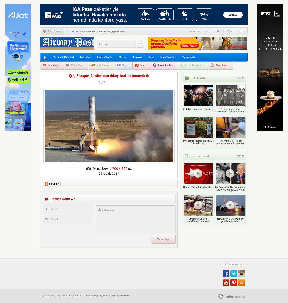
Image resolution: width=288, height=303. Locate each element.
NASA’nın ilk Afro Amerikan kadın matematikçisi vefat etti (230, 189)
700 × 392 (119, 169)
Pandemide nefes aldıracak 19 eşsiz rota (198, 142)
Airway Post (54, 295)
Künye (229, 31)
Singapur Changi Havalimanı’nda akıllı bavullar (198, 221)
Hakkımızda (188, 57)
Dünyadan (85, 57)
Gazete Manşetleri (193, 65)
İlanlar (143, 65)
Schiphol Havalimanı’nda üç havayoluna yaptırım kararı (97, 31)
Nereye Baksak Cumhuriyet (198, 187)
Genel (151, 57)
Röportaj (137, 57)
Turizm (122, 57)
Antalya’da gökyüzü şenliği (198, 109)
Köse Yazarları (168, 57)
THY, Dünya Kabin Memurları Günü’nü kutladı (230, 110)
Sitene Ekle (195, 31)
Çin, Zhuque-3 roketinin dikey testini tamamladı (109, 75)
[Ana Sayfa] (45, 57)
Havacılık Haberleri (63, 57)
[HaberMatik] (236, 296)
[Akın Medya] (220, 296)
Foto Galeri (54, 65)
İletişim (240, 31)
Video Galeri (77, 65)
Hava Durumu (103, 65)
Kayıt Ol (209, 31)
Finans (125, 65)
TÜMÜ (240, 78)
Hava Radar (222, 65)
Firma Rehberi (165, 65)
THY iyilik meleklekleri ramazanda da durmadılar (230, 142)
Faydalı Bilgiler (105, 57)
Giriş (219, 31)
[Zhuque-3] (109, 162)
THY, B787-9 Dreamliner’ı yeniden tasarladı (230, 220)
